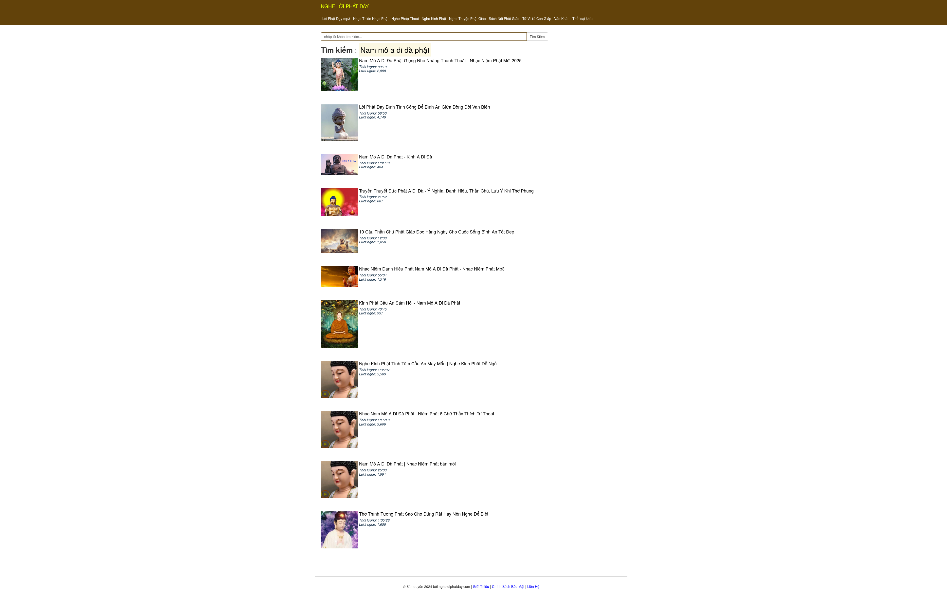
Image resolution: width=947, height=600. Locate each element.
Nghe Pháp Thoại (405, 18)
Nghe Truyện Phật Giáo (467, 18)
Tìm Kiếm (537, 36)
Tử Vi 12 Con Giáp (536, 18)
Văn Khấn (561, 18)
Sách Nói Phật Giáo (504, 18)
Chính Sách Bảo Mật (508, 586)
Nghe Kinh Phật (434, 18)
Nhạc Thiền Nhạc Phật (370, 18)
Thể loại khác (582, 18)
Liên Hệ (533, 586)
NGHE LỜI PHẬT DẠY (345, 6)
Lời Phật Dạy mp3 (336, 18)
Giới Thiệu (481, 586)
